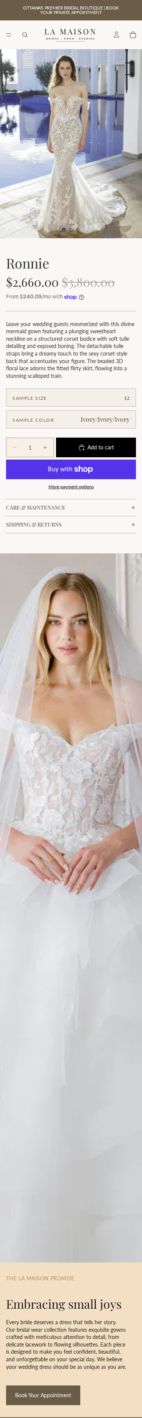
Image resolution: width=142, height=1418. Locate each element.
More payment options (71, 486)
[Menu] (8, 34)
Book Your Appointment (43, 1395)
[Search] (25, 34)
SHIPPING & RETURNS (34, 524)
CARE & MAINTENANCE (36, 507)
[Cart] (133, 34)
